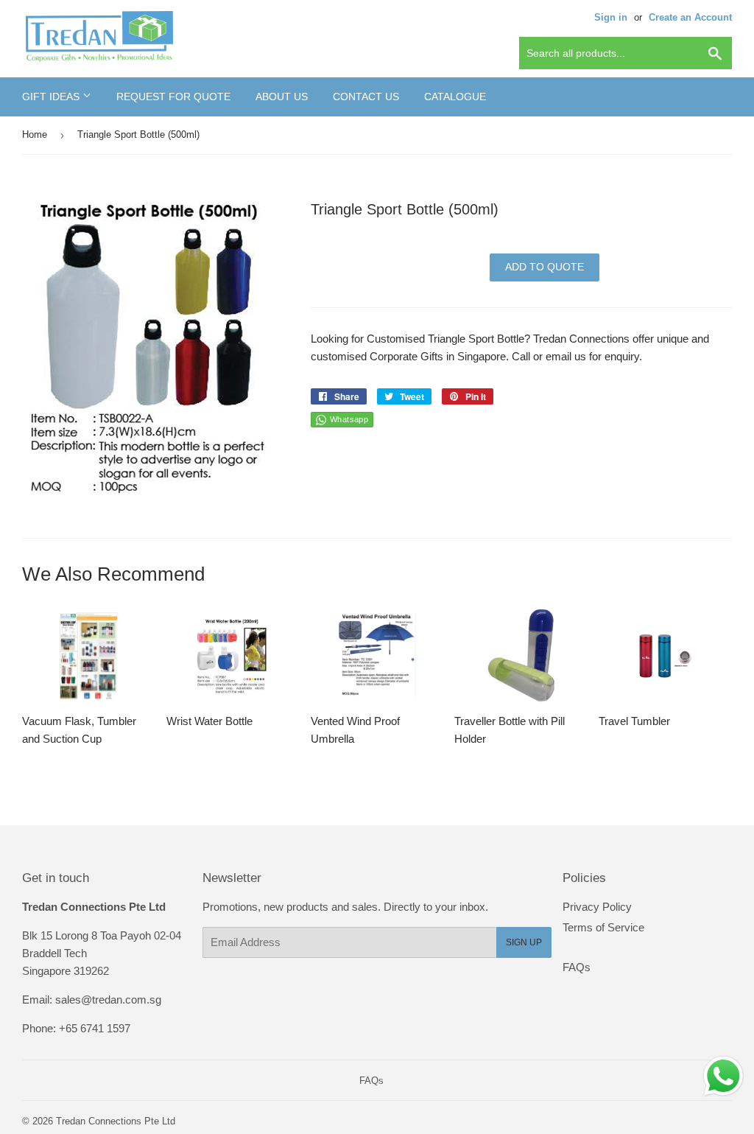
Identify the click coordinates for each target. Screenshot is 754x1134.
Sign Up (524, 942)
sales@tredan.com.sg (108, 999)
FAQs (577, 967)
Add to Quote (544, 267)
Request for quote (173, 96)
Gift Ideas (52, 96)
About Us (282, 96)
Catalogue (455, 96)
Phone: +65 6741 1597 (76, 1028)
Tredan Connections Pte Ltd (115, 1121)
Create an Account (690, 17)
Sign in (610, 17)
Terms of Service (603, 927)
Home (34, 134)
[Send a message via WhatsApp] (723, 1076)
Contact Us (366, 96)
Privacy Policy (597, 906)
